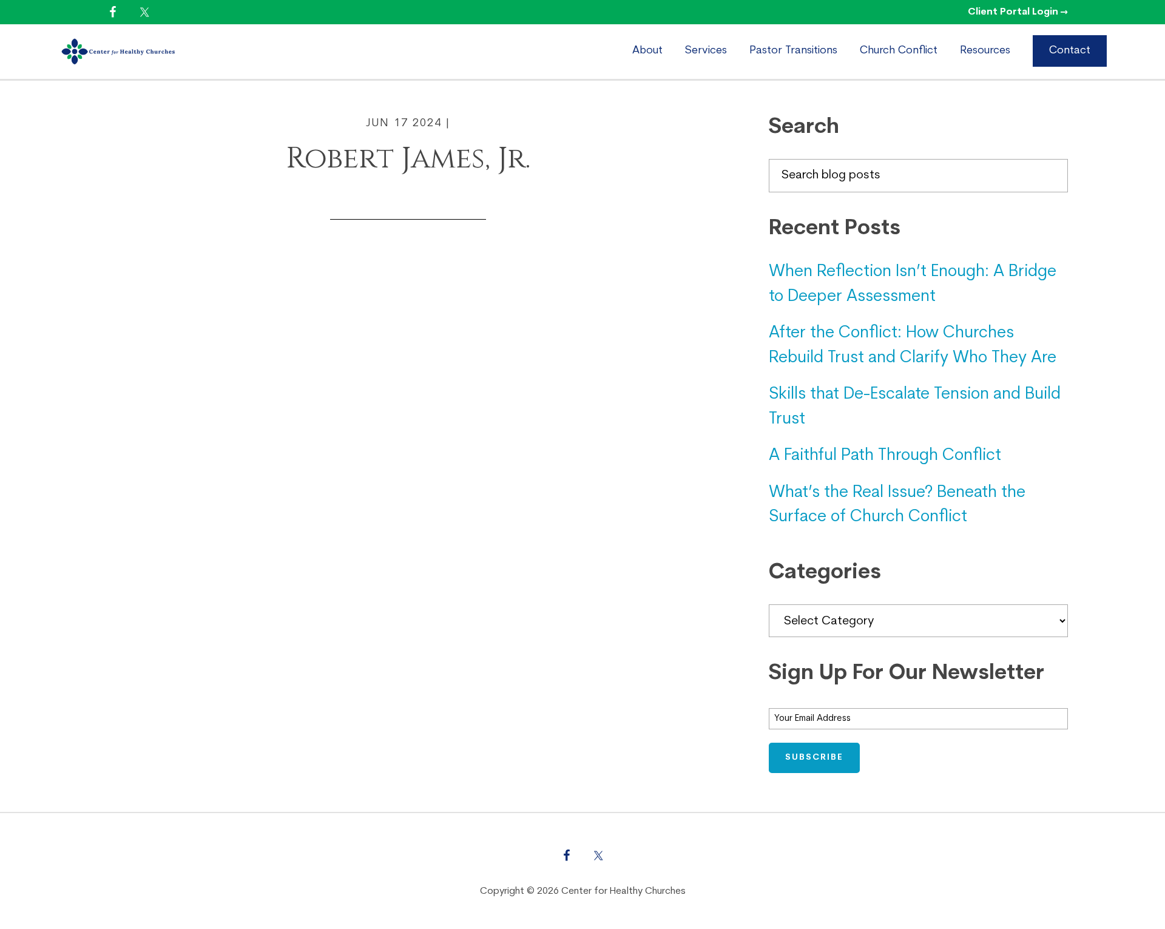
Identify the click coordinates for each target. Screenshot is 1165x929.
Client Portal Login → (1018, 12)
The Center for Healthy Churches (161, 51)
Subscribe (814, 757)
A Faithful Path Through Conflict (885, 456)
